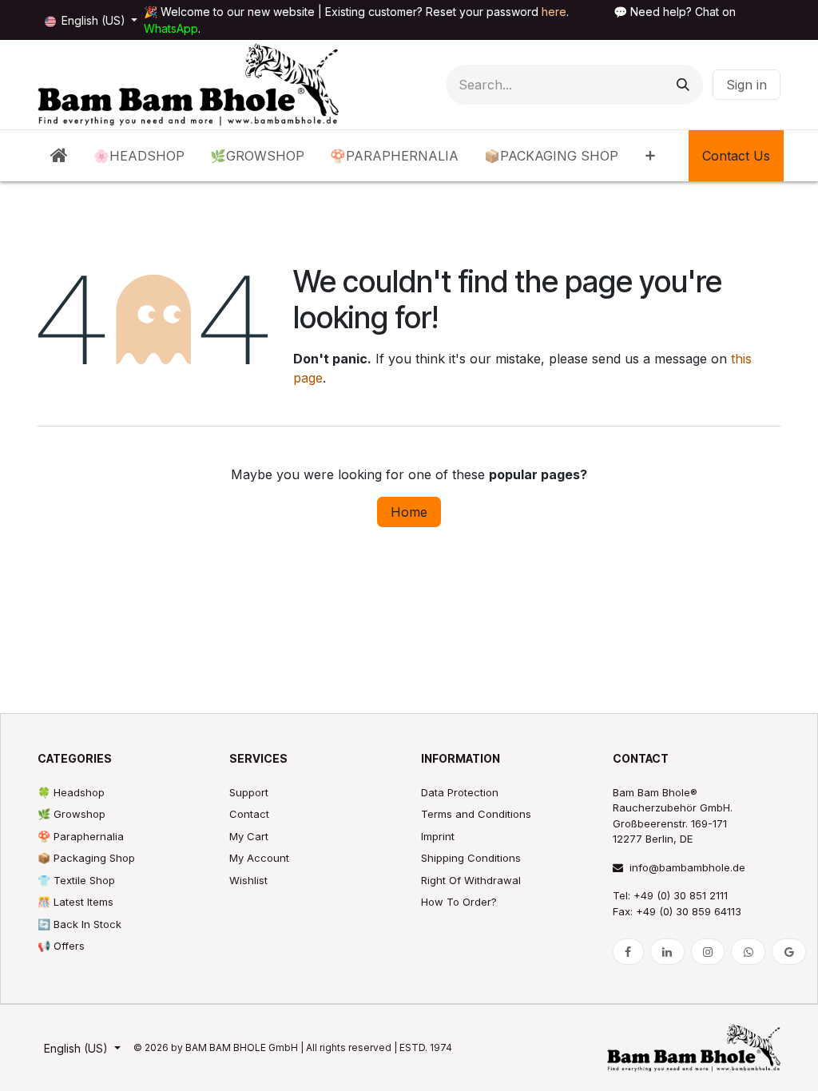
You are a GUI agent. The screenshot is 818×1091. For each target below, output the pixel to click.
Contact (249, 813)
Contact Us (736, 156)
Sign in (746, 85)
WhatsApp (171, 28)
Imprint (438, 836)
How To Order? (459, 901)
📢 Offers (61, 945)
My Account (259, 857)
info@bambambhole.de (687, 867)
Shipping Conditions (471, 857)
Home (409, 512)
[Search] (683, 85)
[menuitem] (59, 156)
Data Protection (459, 792)
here (554, 11)
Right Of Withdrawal (471, 880)
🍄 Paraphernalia (81, 836)
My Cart (248, 836)
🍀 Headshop (71, 792)
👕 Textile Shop (76, 880)
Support (248, 792)
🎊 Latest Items (75, 901)
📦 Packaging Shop (86, 857)
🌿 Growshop (71, 813)
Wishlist (248, 880)
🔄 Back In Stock (79, 924)
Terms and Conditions (476, 813)
